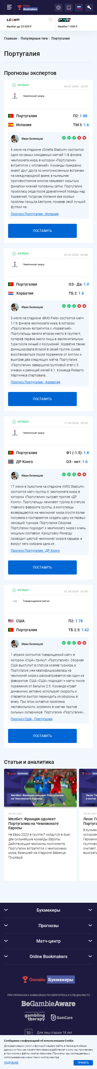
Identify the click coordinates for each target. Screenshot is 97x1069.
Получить (70, 501)
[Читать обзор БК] (30, 502)
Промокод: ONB (73, 512)
